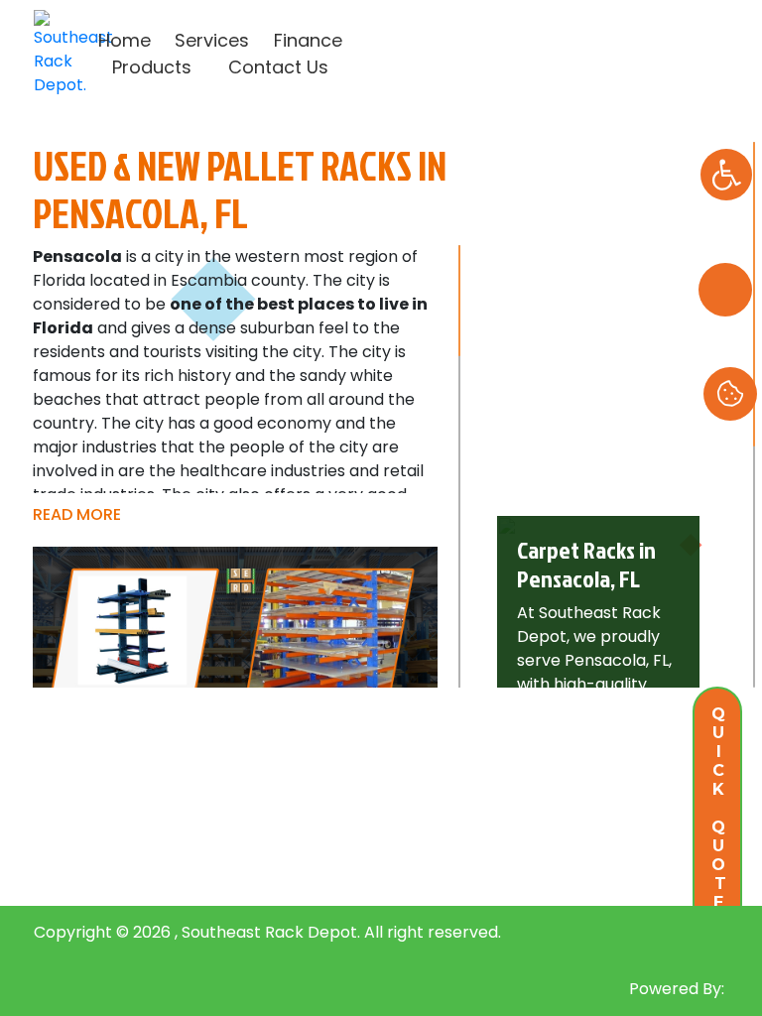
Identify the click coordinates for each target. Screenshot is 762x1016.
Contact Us (278, 67)
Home (124, 40)
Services (212, 40)
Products (151, 67)
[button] (726, 174)
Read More (79, 514)
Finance (308, 40)
